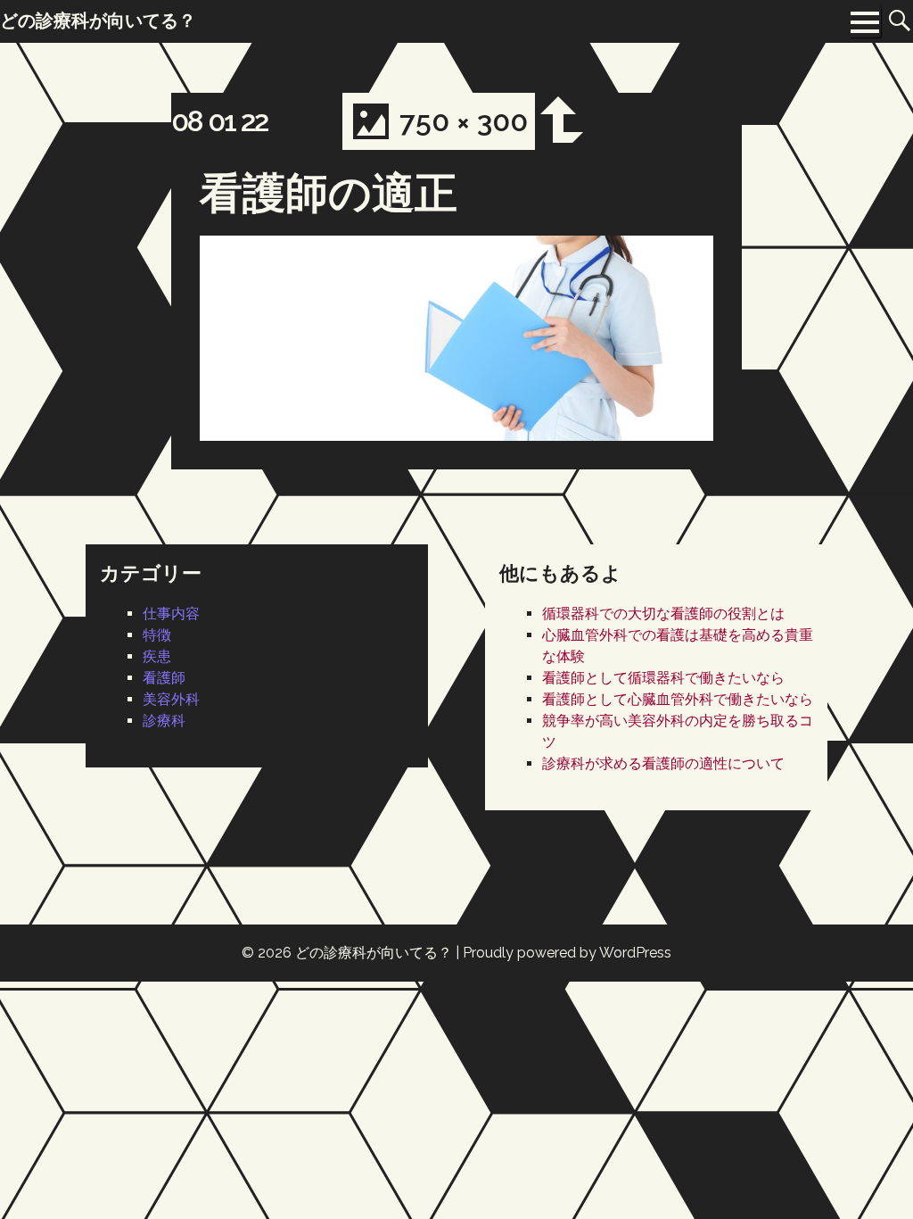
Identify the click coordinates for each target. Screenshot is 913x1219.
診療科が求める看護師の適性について (663, 763)
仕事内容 (171, 613)
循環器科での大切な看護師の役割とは (663, 613)
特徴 (157, 634)
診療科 (164, 720)
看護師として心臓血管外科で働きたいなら (677, 699)
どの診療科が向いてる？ (373, 952)
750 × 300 (463, 120)
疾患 (157, 656)
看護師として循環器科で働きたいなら (663, 677)
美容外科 (171, 699)
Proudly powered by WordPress (567, 952)
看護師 (164, 677)
